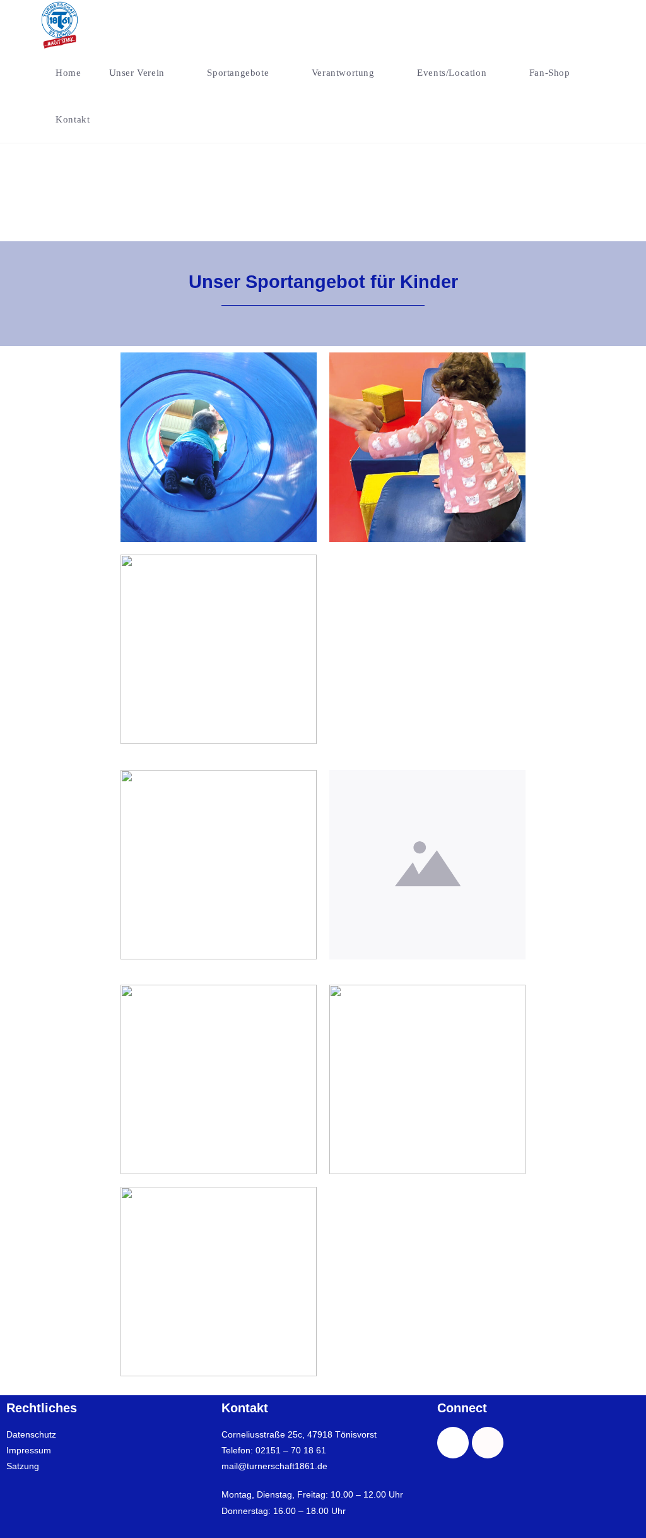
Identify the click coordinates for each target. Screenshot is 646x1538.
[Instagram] (487, 1442)
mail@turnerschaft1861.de (274, 1466)
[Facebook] (453, 1442)
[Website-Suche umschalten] (121, 119)
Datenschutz (31, 1434)
